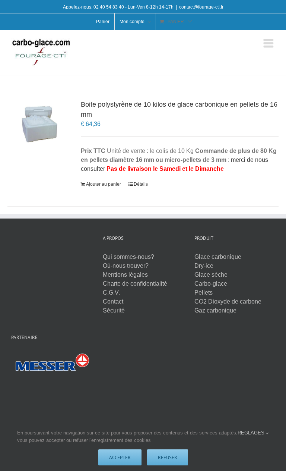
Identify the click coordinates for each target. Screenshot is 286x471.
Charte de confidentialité (135, 283)
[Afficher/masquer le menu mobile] (269, 43)
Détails (141, 184)
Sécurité (114, 310)
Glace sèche (211, 274)
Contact (113, 301)
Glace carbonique (217, 257)
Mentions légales (125, 274)
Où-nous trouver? (126, 266)
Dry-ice (203, 266)
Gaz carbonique (215, 310)
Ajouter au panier (103, 184)
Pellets (203, 292)
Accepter (120, 457)
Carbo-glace (210, 283)
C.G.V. (111, 292)
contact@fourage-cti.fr (201, 7)
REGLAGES (252, 433)
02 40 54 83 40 (108, 7)
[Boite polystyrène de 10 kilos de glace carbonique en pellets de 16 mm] (38, 123)
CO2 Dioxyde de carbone (227, 301)
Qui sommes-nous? (128, 257)
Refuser (167, 457)
